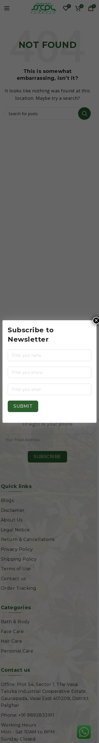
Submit (22, 406)
